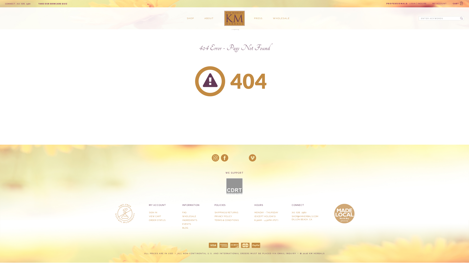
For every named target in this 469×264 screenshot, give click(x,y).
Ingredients (189, 220)
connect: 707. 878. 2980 (18, 4)
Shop (190, 18)
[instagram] (215, 158)
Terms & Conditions (227, 220)
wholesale (281, 18)
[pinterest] (243, 158)
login (412, 4)
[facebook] (224, 158)
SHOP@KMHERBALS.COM (305, 216)
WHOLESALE (189, 216)
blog (185, 228)
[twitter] (234, 158)
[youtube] (252, 158)
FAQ (184, 212)
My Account (439, 4)
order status (157, 220)
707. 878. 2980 (299, 212)
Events (186, 224)
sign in (153, 212)
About (209, 18)
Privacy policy (223, 216)
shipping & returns (226, 212)
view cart (155, 216)
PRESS (258, 18)
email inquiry (287, 253)
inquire (422, 4)
